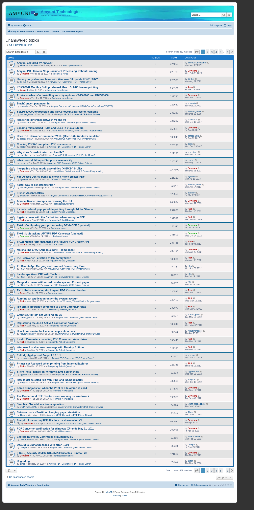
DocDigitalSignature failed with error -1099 (43, 444)
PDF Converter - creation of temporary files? (44, 257)
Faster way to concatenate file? (36, 184)
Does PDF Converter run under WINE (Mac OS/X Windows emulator (58, 136)
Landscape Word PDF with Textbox (38, 274)
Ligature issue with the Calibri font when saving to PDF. (51, 217)
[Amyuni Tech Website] (24, 13)
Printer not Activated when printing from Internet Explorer (52, 363)
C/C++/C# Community (61, 179)
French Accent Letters (30, 192)
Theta (22, 415)
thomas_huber (27, 114)
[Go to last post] (208, 62)
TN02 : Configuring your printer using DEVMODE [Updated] (53, 225)
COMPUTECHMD (28, 407)
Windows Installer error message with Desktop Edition (50, 347)
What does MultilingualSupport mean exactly (44, 160)
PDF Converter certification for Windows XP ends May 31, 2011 (55, 428)
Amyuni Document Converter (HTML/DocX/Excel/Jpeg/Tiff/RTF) (82, 106)
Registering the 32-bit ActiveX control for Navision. (48, 323)
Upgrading (23, 461)
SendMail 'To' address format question (40, 404)
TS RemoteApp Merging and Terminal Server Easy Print (51, 266)
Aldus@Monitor (27, 334)
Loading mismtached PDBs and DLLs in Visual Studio (50, 127)
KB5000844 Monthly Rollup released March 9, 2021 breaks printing (57, 87)
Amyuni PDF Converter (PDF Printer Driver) (71, 82)
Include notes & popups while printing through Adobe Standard (56, 209)
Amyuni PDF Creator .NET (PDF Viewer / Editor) (75, 382)
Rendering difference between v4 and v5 (41, 119)
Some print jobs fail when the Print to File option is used (52, 388)
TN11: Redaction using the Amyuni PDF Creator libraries (51, 290)
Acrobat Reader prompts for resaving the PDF (45, 201)
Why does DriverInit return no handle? (40, 152)
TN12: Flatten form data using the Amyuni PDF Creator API (53, 241)
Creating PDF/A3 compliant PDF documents (44, 144)
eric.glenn (24, 155)
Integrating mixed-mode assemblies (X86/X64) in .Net (49, 168)
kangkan (24, 382)
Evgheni (24, 195)
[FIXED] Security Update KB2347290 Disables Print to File (52, 453)
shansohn (24, 122)
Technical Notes (60, 74)
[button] (197, 52)
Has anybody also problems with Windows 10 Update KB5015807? (57, 79)
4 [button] (216, 52)
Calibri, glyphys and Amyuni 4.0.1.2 (39, 355)
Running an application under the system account (47, 298)
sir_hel (23, 82)
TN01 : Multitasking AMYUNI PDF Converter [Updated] (50, 233)
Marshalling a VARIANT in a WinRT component (45, 249)
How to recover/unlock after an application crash (46, 331)
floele (22, 147)
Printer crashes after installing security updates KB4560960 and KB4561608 (63, 95)
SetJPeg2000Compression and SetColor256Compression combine (57, 111)
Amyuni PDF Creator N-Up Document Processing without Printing (57, 71)
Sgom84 (24, 179)
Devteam (24, 74)
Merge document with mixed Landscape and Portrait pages (53, 282)
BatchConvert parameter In (33, 103)
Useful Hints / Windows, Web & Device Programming (76, 130)
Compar (24, 447)
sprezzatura (26, 139)
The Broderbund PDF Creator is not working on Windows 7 (53, 396)
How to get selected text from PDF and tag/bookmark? (50, 379)
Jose (22, 90)
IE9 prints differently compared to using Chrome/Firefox (51, 306)
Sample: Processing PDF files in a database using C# (49, 420)
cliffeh (22, 464)
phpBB (109, 492)
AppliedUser (26, 374)
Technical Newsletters (57, 90)
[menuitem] (27, 25)
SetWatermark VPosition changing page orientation (48, 412)
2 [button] (207, 52)
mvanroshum (26, 439)
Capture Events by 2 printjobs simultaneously (45, 436)
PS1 (22, 269)
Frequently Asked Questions (62, 212)
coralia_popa (26, 317)
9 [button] (227, 52)
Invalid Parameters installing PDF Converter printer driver (52, 339)
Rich (22, 212)
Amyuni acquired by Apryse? (35, 62)
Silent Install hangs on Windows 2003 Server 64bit (48, 371)
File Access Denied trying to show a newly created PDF (51, 176)
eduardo (24, 106)
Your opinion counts (72, 65)
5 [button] (220, 52)
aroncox (24, 358)
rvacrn (23, 163)
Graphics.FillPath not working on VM (40, 314)
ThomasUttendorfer (29, 65)
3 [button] (212, 52)
